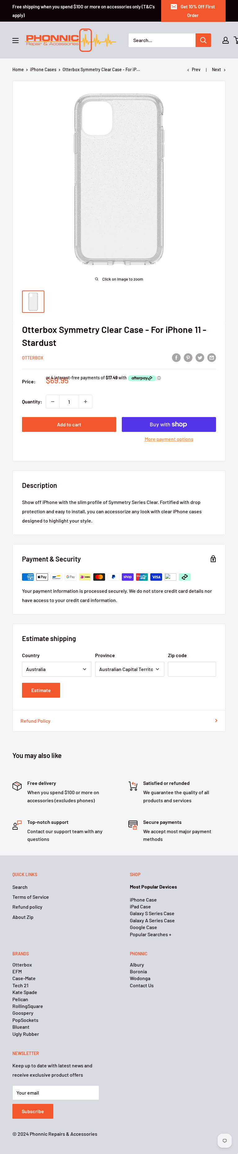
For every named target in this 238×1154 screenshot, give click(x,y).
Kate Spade (24, 992)
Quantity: (32, 401)
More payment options (169, 439)
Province (105, 655)
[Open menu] (15, 40)
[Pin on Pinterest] (188, 357)
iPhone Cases (43, 69)
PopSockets (25, 1020)
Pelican (20, 999)
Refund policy (27, 907)
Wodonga (140, 978)
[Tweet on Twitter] (200, 357)
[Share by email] (211, 357)
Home (18, 69)
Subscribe (33, 1111)
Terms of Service (30, 897)
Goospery (22, 1013)
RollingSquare (27, 1006)
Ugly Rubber (25, 1034)
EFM (17, 971)
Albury (137, 964)
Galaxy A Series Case (152, 920)
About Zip (22, 917)
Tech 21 (20, 985)
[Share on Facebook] (176, 357)
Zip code (177, 655)
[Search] (203, 40)
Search (20, 887)
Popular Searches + (150, 934)
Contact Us (142, 985)
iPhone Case (143, 899)
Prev (196, 69)
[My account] (226, 40)
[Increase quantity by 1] (85, 401)
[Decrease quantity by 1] (52, 401)
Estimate (41, 690)
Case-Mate (24, 978)
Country (31, 655)
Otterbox (32, 357)
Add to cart (69, 424)
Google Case (143, 927)
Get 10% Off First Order (198, 11)
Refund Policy (35, 721)
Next (216, 69)
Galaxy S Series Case (152, 913)
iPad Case (140, 906)
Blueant (20, 1027)
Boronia (138, 971)
